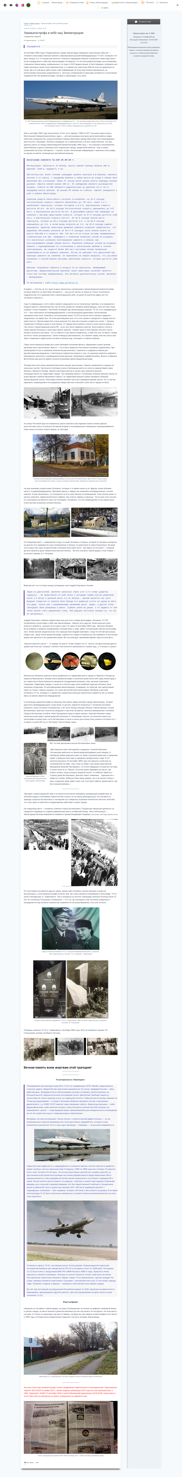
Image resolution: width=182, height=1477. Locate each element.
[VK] (22, 5)
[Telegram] (5, 5)
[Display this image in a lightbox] (47, 403)
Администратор (31, 40)
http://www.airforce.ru (65, 283)
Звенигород (41, 28)
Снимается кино (77, 2)
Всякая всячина (30, 28)
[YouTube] (11, 5)
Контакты (164, 2)
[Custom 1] (16, 5)
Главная (45, 3)
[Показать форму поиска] (177, 5)
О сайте (104, 8)
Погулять (150, 2)
